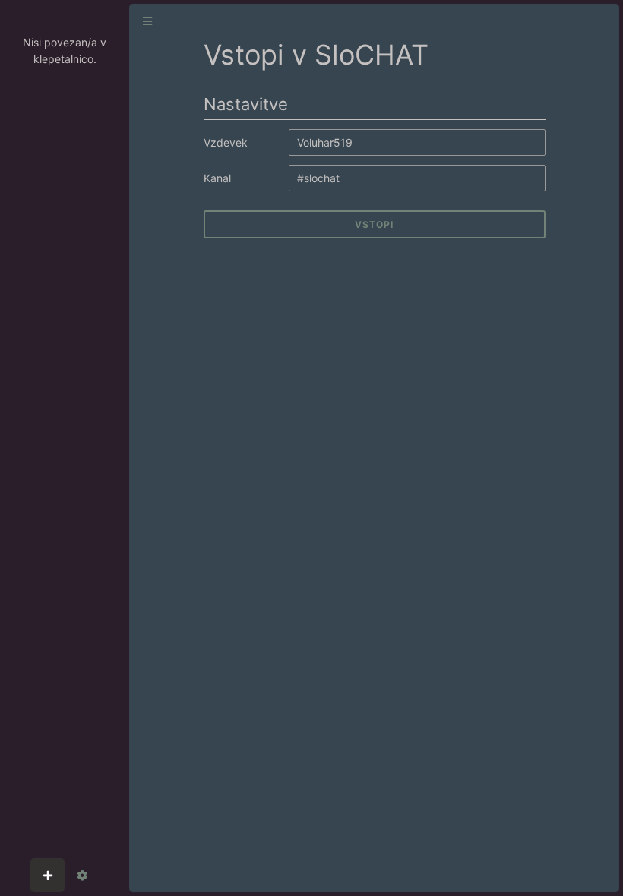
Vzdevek (226, 142)
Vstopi (374, 224)
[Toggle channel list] (147, 21)
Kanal (217, 178)
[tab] (47, 875)
